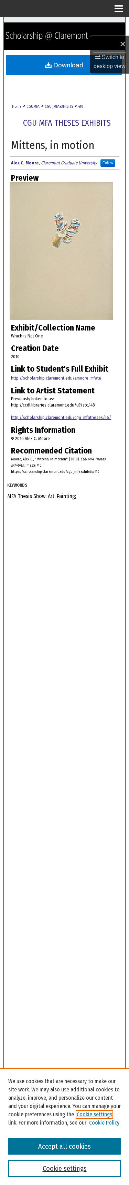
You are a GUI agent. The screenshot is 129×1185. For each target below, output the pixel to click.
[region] (64, 1126)
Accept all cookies (64, 1146)
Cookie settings (94, 1114)
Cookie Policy (104, 1122)
